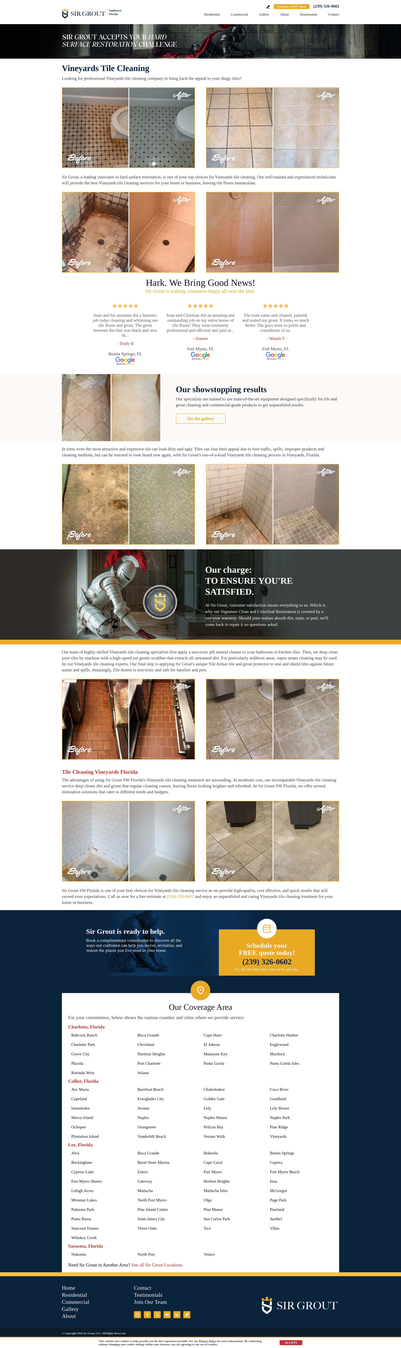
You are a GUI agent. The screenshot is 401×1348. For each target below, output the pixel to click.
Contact (333, 14)
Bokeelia (211, 1153)
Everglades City (151, 1099)
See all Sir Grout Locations (156, 1264)
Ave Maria (80, 1089)
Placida (77, 1063)
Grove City (80, 1054)
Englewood (279, 1044)
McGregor (278, 1190)
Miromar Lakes (84, 1200)
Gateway (145, 1181)
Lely (207, 1108)
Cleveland (146, 1044)
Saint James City (151, 1219)
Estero (143, 1172)
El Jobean (212, 1044)
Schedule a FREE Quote (291, 6)
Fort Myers (213, 1172)
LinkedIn (176, 1314)
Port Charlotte (149, 1063)
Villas (274, 1228)
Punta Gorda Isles (284, 1063)
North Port (146, 1254)
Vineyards (278, 1136)
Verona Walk (214, 1136)
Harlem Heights (217, 1181)
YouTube (167, 1314)
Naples (143, 1117)
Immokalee (80, 1108)
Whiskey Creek (84, 1237)
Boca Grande (148, 1035)
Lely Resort (279, 1108)
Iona (273, 1181)
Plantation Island (85, 1136)
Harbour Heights (151, 1054)
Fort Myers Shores (86, 1181)
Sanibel (276, 1219)
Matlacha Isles (216, 1190)
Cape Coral (213, 1162)
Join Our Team (150, 1302)
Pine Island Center (153, 1209)
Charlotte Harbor (284, 1035)
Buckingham (81, 1162)
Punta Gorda (214, 1063)
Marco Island (82, 1117)
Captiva (276, 1162)
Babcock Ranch (84, 1035)
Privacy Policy (207, 1341)
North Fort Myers (152, 1200)
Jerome (143, 1108)
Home (68, 1288)
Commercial (239, 14)
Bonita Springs (282, 1153)
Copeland (79, 1099)
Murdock (277, 1054)
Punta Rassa (81, 1219)
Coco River (279, 1089)
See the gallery (200, 418)
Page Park (278, 1200)
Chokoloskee (214, 1089)
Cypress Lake (82, 1172)
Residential (212, 14)
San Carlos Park (217, 1219)
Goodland (278, 1099)
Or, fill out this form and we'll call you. (266, 969)
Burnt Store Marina (153, 1162)
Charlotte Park (83, 1044)
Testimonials (308, 14)
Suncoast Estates (85, 1228)
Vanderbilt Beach (152, 1136)
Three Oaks (147, 1228)
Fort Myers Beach (285, 1172)
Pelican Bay (213, 1127)
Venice (209, 1254)
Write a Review (268, 7)
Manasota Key (216, 1054)
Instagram (137, 1314)
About (284, 14)
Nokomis (78, 1254)
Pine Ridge (279, 1127)
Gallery (264, 14)
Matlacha (145, 1190)
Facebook (147, 1314)
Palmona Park (82, 1209)
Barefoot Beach (150, 1089)
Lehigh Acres (82, 1190)
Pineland (277, 1209)
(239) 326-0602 (326, 6)
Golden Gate (214, 1099)
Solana (143, 1072)
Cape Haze (213, 1035)
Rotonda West (82, 1072)
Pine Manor (213, 1209)
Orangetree (147, 1127)
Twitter (157, 1314)
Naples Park (280, 1117)
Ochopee (78, 1127)
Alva (75, 1153)
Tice (207, 1228)
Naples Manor (215, 1117)
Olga (208, 1200)
